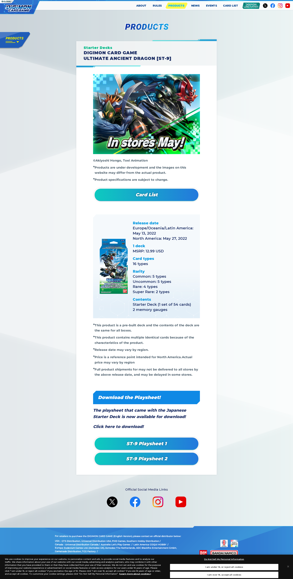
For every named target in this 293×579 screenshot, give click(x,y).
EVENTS (211, 5)
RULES (157, 5)
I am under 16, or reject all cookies (224, 567)
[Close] (288, 566)
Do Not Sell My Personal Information (224, 559)
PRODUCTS (176, 5)
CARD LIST (230, 5)
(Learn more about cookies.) (135, 574)
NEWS (195, 5)
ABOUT (141, 5)
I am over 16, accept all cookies (224, 575)
